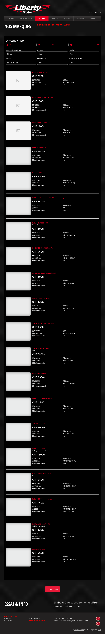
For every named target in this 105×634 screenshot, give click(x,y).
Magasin (67, 18)
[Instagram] (98, 624)
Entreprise (80, 18)
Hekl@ (99, 630)
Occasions (41, 18)
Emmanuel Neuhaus (79, 630)
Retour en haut (53, 589)
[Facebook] (98, 619)
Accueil (11, 18)
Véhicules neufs (26, 18)
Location (55, 18)
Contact (93, 18)
